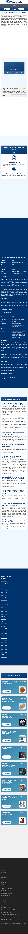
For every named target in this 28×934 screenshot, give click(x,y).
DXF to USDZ (4, 604)
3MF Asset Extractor (16, 335)
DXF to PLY (4, 597)
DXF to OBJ (4, 592)
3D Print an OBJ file (5, 907)
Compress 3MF (20, 334)
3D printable (16, 344)
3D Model (14, 321)
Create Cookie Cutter (6, 886)
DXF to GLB (4, 590)
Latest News (4, 868)
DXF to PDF (4, 628)
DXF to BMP (4, 633)
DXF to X (3, 609)
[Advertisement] (14, 42)
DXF (21, 15)
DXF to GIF (3, 635)
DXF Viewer (23, 271)
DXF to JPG (4, 640)
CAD (11, 16)
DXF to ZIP (3, 619)
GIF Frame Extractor (6, 902)
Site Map (3, 879)
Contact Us (3, 882)
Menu (14, 5)
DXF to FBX (4, 588)
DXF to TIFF (4, 650)
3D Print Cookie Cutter (6, 912)
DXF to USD (4, 602)
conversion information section (18, 94)
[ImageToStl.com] (14, 2)
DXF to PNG (4, 645)
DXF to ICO (4, 638)
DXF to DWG (4, 623)
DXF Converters (16, 271)
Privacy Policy (4, 877)
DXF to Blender (4, 583)
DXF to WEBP (4, 652)
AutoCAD (11, 281)
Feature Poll (4, 875)
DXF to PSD (4, 647)
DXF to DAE (4, 585)
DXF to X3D (4, 611)
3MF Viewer (17, 337)
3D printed (14, 21)
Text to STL (3, 898)
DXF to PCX (4, 642)
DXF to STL (4, 600)
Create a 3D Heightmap (6, 888)
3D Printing (3, 872)
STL (11, 347)
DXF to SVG (4, 657)
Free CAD (14, 273)
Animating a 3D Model (6, 919)
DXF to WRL (4, 607)
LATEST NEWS (14, 675)
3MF (24, 16)
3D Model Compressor (6, 893)
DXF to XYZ (4, 614)
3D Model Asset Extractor (7, 890)
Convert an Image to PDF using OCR (10, 914)
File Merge (3, 900)
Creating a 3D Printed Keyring (8, 917)
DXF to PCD (4, 595)
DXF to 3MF (4, 581)
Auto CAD (19, 273)
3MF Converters (16, 331)
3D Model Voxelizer (5, 895)
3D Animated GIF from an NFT (8, 909)
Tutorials (3, 870)
